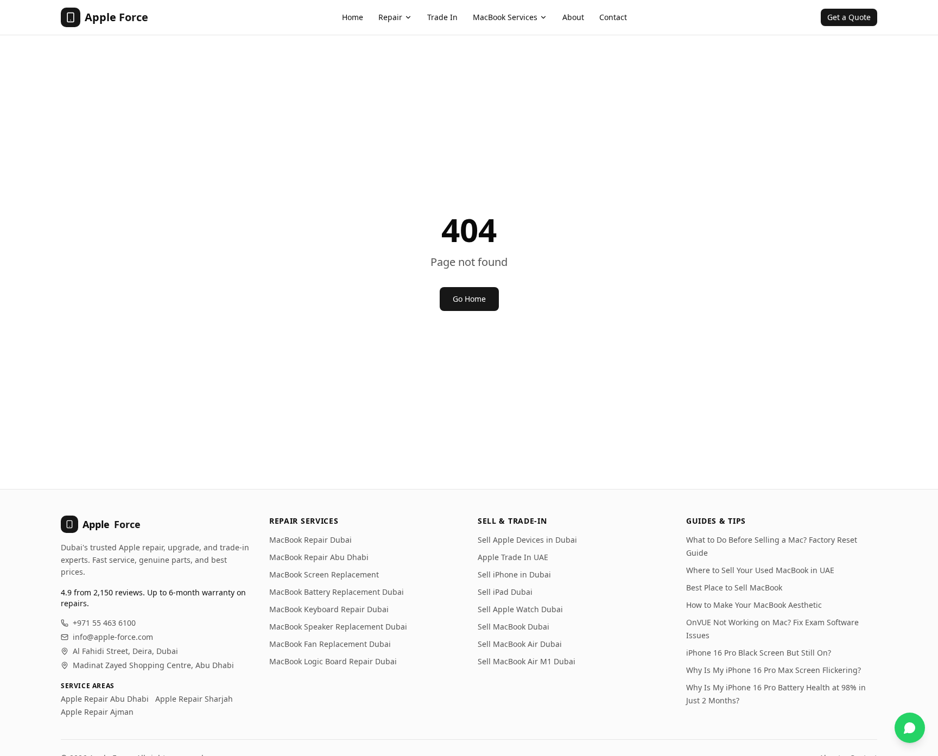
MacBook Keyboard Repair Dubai (329, 609)
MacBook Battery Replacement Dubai (336, 592)
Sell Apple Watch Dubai (520, 609)
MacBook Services (505, 17)
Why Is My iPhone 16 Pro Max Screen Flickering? (773, 670)
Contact (613, 17)
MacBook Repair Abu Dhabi (319, 557)
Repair (390, 17)
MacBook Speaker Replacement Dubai (338, 626)
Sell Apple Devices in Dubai (527, 540)
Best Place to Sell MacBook (734, 587)
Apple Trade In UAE (513, 557)
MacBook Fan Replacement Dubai (330, 644)
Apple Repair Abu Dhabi (105, 699)
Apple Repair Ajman (97, 712)
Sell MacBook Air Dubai (520, 644)
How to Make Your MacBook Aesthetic (754, 605)
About (573, 17)
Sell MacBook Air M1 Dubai (526, 661)
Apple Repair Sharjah (194, 699)
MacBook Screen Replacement (324, 574)
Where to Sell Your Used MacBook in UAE (760, 570)
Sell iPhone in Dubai (514, 574)
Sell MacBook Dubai (513, 626)
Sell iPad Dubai (505, 592)
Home (352, 17)
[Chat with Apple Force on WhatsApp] (910, 728)
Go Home (469, 299)
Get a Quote (849, 17)
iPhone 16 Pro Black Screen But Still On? (758, 652)
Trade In (442, 17)
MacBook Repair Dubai (310, 540)
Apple (112, 524)
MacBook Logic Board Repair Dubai (333, 661)
